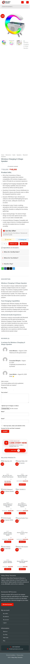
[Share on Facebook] (5, 268)
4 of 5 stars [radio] (11, 390)
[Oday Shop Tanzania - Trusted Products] (6, 2)
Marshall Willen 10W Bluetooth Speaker (22, 476)
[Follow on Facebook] (2, 587)
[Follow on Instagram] (4, 587)
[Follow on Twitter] (8, 587)
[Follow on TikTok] (6, 587)
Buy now (24, 243)
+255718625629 (16, 647)
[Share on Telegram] (13, 268)
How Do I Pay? (7, 264)
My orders (5, 613)
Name (3, 411)
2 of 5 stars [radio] (3, 390)
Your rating (4, 387)
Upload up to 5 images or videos (10, 405)
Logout (4, 622)
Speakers (19, 155)
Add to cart (13, 243)
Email (3, 418)
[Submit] (27, 6)
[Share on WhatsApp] (2, 268)
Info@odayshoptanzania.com (16, 649)
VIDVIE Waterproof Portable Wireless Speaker (7, 505)
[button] (22, 2)
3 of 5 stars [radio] (6, 390)
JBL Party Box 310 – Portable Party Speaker (7, 476)
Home (2, 155)
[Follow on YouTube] (10, 587)
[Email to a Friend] (11, 268)
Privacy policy (20, 655)
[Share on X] (8, 268)
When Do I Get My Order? (11, 252)
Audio (13, 155)
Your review (4, 392)
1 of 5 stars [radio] (1, 390)
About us (5, 631)
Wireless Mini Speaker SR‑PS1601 (22, 562)
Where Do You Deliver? (10, 258)
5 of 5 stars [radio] (15, 390)
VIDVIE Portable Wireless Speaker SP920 (7, 534)
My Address (6, 616)
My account (6, 619)
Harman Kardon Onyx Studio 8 (22, 533)
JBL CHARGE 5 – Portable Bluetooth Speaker (22, 505)
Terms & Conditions (11, 655)
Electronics (8, 155)
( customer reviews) (13, 166)
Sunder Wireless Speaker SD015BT (7, 562)
